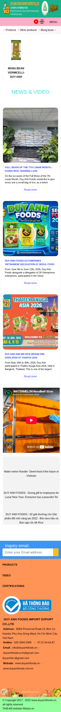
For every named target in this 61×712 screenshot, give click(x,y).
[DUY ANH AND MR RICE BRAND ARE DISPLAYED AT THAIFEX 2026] (30, 348)
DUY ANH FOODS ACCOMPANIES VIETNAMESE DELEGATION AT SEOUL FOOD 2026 (29, 264)
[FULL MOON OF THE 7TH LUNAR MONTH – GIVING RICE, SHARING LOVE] (30, 162)
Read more (30, 189)
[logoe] (30, 15)
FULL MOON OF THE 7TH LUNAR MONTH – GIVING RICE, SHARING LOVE (29, 169)
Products (9, 564)
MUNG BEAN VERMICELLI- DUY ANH (16, 72)
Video (6, 575)
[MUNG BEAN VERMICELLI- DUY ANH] (16, 50)
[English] (42, 21)
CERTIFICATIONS (13, 586)
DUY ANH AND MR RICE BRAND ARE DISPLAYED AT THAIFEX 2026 (25, 356)
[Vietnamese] (36, 21)
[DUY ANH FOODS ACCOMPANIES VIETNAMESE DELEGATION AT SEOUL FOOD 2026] (30, 255)
